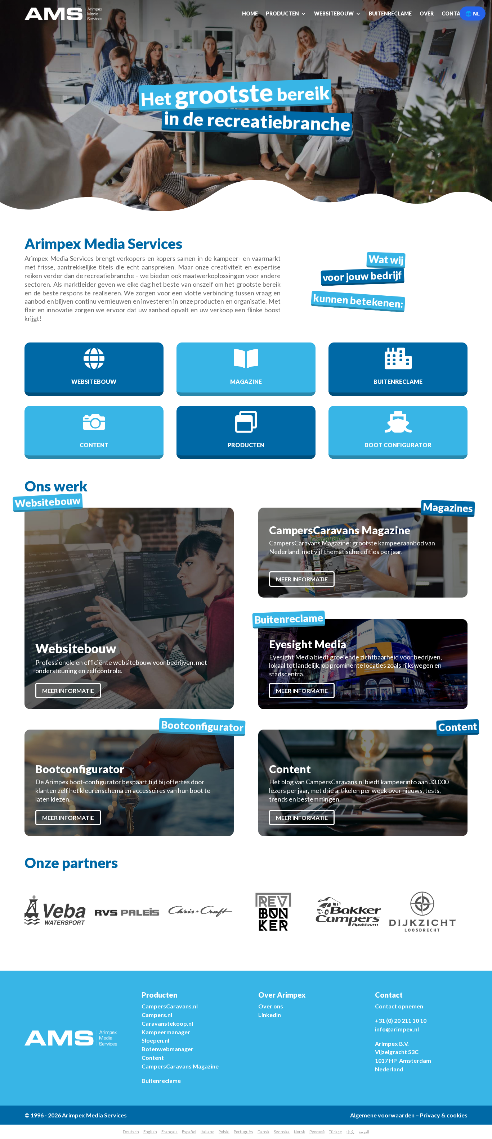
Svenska (282, 1131)
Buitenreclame (390, 13)
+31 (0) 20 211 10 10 (400, 1020)
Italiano (207, 1131)
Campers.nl (157, 1014)
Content (153, 1057)
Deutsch (131, 1131)
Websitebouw (334, 13)
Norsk (299, 1131)
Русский (317, 1131)
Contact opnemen (399, 1006)
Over (427, 13)
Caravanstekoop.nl (167, 1023)
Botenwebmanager (167, 1048)
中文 (350, 1131)
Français (169, 1131)
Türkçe (335, 1131)
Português (243, 1131)
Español (189, 1131)
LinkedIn (269, 1014)
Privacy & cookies (444, 1115)
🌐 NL (472, 13)
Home (250, 13)
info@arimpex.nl (397, 1029)
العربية (364, 1131)
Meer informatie (68, 690)
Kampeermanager (166, 1032)
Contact (455, 13)
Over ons (270, 1006)
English (150, 1131)
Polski (224, 1131)
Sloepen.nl (155, 1040)
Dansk (263, 1131)
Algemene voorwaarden (382, 1115)
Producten (282, 13)
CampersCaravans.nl (170, 1006)
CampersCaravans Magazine (180, 1066)
